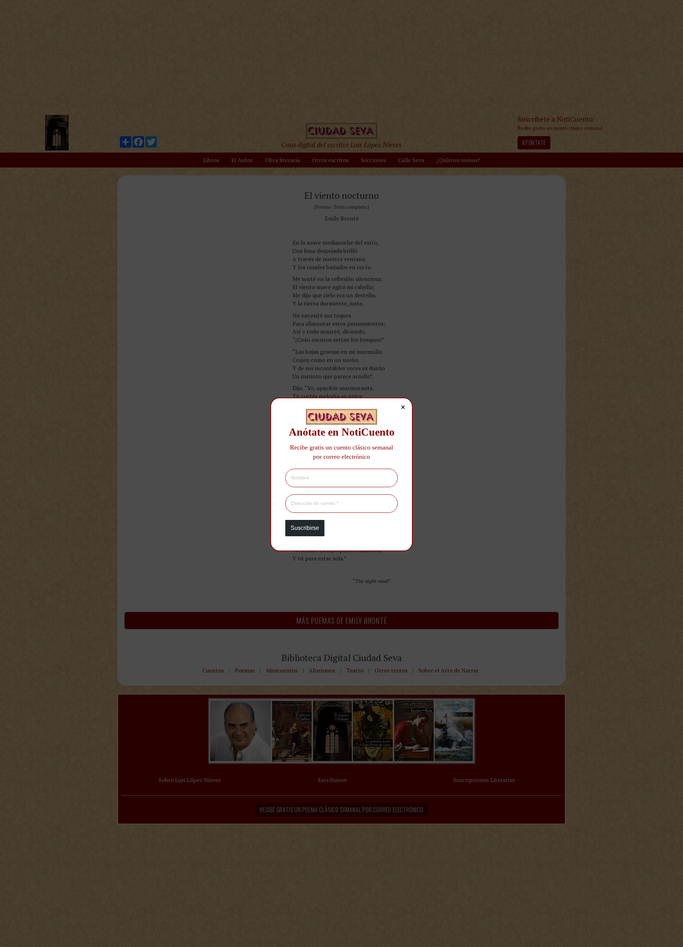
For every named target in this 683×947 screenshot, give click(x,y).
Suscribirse (305, 528)
